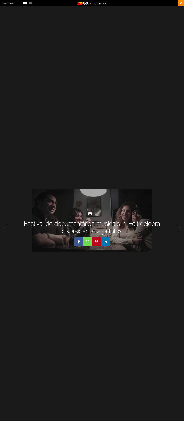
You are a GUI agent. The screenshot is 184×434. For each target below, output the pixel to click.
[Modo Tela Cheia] (25, 2)
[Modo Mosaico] (30, 2)
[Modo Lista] (19, 2)
